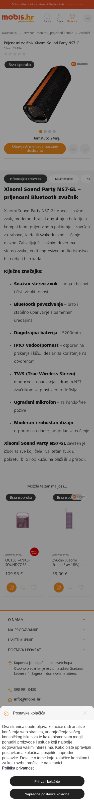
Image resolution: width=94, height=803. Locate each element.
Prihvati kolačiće (47, 782)
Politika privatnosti (18, 768)
